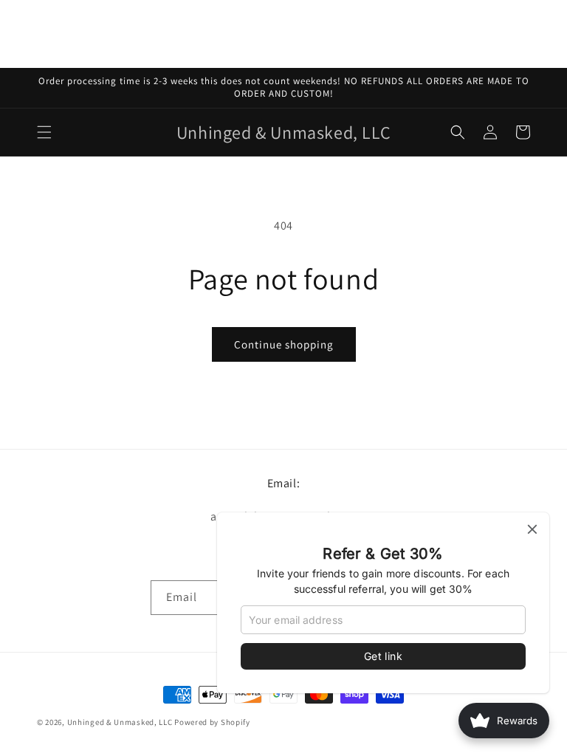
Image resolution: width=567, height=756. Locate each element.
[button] (44, 132)
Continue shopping (284, 344)
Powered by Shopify (212, 722)
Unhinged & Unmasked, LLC (120, 722)
